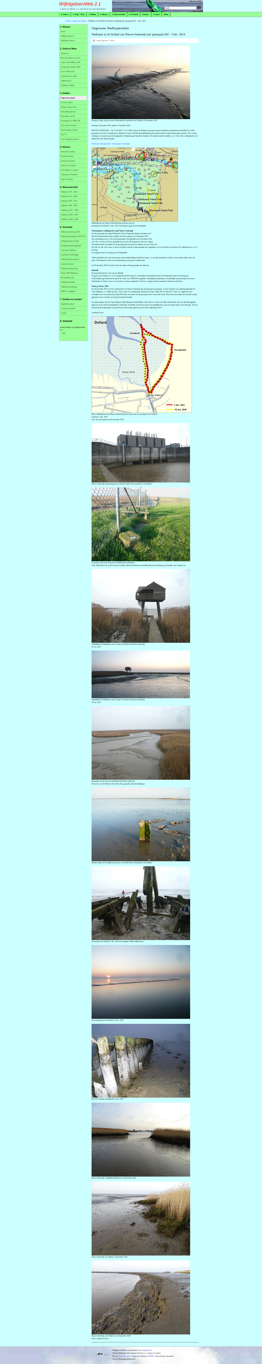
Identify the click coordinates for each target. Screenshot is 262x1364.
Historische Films (67, 156)
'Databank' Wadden (67, 85)
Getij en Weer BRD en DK (70, 62)
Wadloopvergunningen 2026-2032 (73, 236)
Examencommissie (67, 264)
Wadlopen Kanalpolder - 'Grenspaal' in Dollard (111, 144)
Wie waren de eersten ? (69, 125)
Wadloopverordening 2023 (70, 232)
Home (68, 21)
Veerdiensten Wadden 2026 (70, 67)
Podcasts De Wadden (68, 165)
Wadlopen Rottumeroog (69, 268)
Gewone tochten (66, 102)
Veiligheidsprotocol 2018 (70, 241)
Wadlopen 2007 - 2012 (69, 201)
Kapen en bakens (67, 179)
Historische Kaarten (68, 161)
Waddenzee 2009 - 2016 (69, 215)
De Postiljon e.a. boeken (69, 170)
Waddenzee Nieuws (68, 41)
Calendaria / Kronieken (69, 174)
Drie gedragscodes (67, 278)
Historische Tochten (68, 152)
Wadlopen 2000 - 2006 (69, 205)
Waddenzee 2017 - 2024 (69, 210)
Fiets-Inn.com (124, 1356)
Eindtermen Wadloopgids (70, 255)
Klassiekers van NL (68, 116)
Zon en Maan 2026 (67, 71)
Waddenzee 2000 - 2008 (69, 219)
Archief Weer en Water (69, 76)
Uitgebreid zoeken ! (68, 304)
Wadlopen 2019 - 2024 (69, 192)
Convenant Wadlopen (68, 250)
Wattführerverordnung (69, 287)
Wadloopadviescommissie (70, 259)
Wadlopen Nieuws (67, 36)
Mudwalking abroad (68, 112)
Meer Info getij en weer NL (71, 58)
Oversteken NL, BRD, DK (70, 121)
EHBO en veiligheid (68, 291)
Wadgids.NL (147, 1350)
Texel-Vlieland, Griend (69, 130)
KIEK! (151, 1356)
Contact (63, 313)
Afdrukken (94, 40)
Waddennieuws (66, 81)
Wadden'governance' (68, 282)
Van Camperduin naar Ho (70, 139)
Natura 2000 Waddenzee (69, 273)
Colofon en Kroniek (68, 308)
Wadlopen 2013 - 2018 (69, 196)
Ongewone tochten (79, 21)
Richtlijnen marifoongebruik (71, 246)
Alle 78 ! (64, 134)
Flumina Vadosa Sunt (68, 107)
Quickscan (64, 53)
